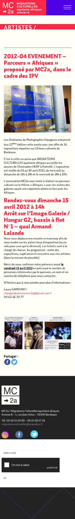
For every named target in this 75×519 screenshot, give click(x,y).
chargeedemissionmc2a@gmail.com (27, 293)
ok (5, 478)
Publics (16, 41)
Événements (23, 34)
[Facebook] (7, 362)
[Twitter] (14, 362)
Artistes (18, 28)
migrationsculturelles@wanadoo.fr (22, 424)
